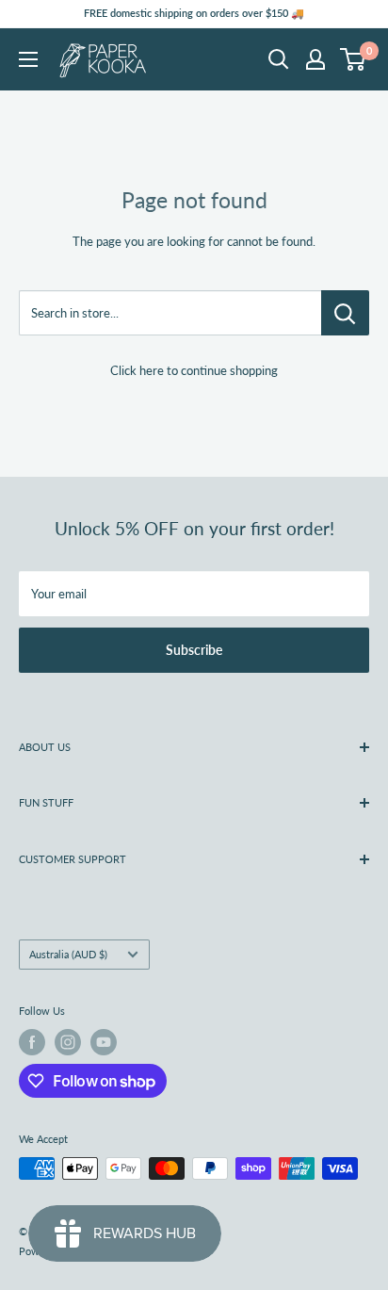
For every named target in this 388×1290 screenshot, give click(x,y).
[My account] (315, 59)
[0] (353, 59)
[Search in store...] (345, 312)
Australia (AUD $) (68, 954)
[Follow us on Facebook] (32, 1042)
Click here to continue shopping (194, 370)
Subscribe (194, 650)
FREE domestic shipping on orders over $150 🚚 (194, 13)
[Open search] (278, 59)
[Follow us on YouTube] (103, 1042)
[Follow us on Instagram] (68, 1042)
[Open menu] (28, 59)
